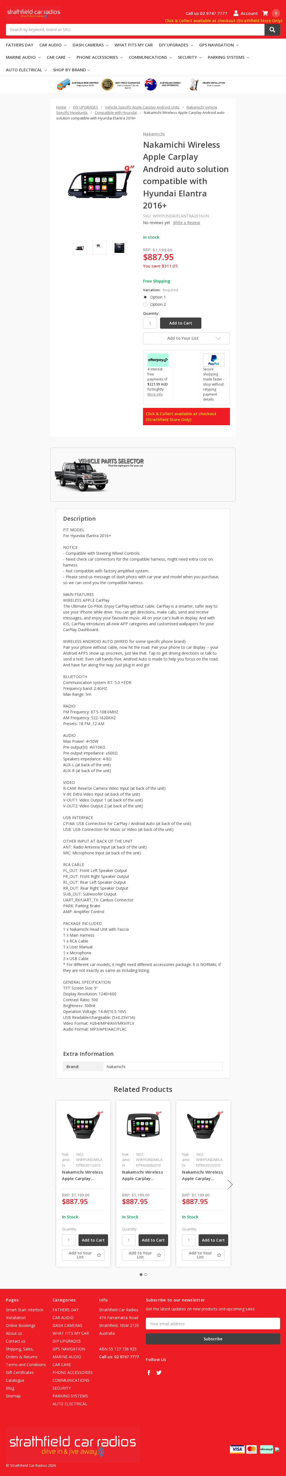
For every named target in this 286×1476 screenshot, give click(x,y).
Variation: (160, 289)
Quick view (83, 1127)
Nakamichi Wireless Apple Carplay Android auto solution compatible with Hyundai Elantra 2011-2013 (82, 1175)
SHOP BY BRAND (69, 69)
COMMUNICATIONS (148, 57)
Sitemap (13, 1396)
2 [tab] (145, 1274)
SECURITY (188, 57)
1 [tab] (141, 1274)
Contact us (15, 1341)
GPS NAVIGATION (217, 45)
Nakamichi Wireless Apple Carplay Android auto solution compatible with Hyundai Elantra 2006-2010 (142, 1175)
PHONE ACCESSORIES (98, 57)
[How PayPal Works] (213, 359)
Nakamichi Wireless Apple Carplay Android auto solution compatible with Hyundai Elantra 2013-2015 (202, 1175)
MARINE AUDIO (21, 57)
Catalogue (15, 1380)
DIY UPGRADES (174, 45)
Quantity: (151, 313)
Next (230, 1184)
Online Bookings (20, 1325)
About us (14, 1333)
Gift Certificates (20, 1372)
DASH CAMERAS (89, 45)
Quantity (69, 1228)
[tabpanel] (83, 1184)
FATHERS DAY (19, 45)
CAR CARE (57, 57)
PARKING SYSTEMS (227, 57)
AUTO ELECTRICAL (24, 69)
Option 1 (158, 297)
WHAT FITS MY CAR (134, 45)
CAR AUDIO (51, 45)
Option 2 (158, 304)
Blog (10, 1388)
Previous (54, 1184)
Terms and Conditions (26, 1364)
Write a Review (186, 222)
